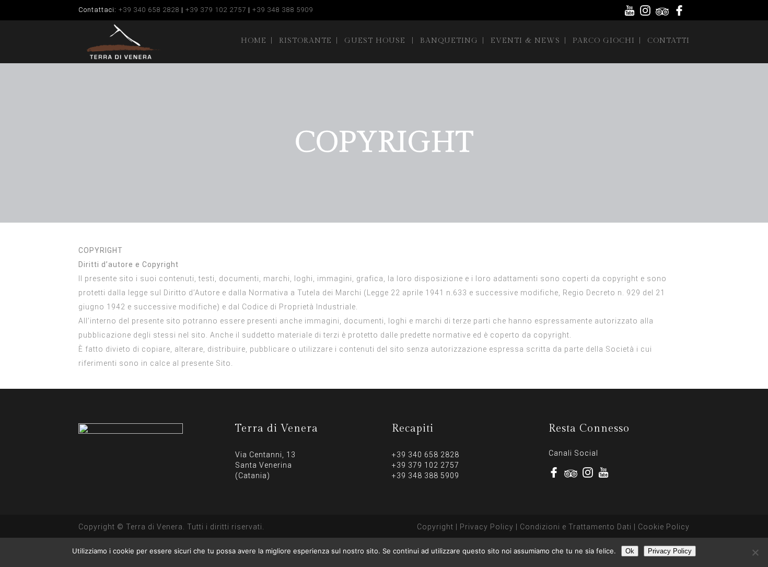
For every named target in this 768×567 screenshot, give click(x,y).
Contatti (668, 41)
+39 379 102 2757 (215, 10)
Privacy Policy (487, 527)
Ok (629, 551)
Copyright (435, 527)
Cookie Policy (664, 527)
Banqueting (449, 41)
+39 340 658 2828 (149, 10)
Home (253, 41)
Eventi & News (525, 41)
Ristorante (305, 41)
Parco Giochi (604, 41)
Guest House (374, 41)
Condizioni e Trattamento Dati (576, 527)
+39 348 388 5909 (282, 10)
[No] (755, 552)
